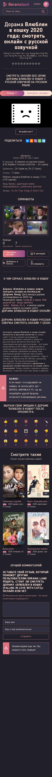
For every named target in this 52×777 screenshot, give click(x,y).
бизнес (12, 184)
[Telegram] (43, 141)
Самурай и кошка (32, 300)
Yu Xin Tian (17, 191)
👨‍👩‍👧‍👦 (26, 433)
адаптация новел (26, 184)
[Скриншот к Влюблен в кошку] (15, 212)
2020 (21, 158)
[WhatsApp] (39, 141)
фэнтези (37, 186)
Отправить (26, 636)
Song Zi (28, 191)
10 (38, 63)
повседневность (11, 186)
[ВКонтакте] (27, 141)
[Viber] (35, 141)
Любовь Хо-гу (18, 305)
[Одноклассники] (31, 141)
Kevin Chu (38, 191)
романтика (26, 186)
